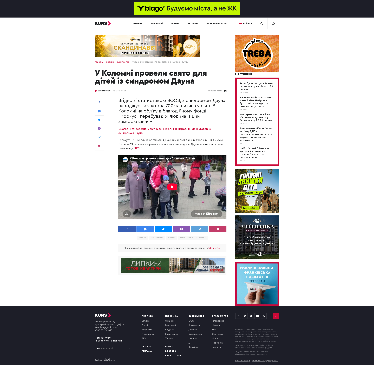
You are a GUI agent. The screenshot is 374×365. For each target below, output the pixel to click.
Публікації (156, 23)
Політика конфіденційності (265, 361)
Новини (137, 23)
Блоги (175, 23)
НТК (138, 148)
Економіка (171, 316)
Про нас (146, 347)
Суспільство (104, 91)
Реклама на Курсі (217, 23)
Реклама (147, 351)
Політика (147, 316)
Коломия (142, 238)
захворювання (157, 238)
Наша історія (173, 355)
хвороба (171, 238)
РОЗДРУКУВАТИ (215, 91)
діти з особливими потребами (193, 238)
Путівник (192, 23)
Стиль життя (220, 316)
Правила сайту (242, 361)
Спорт (169, 347)
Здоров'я (170, 351)
